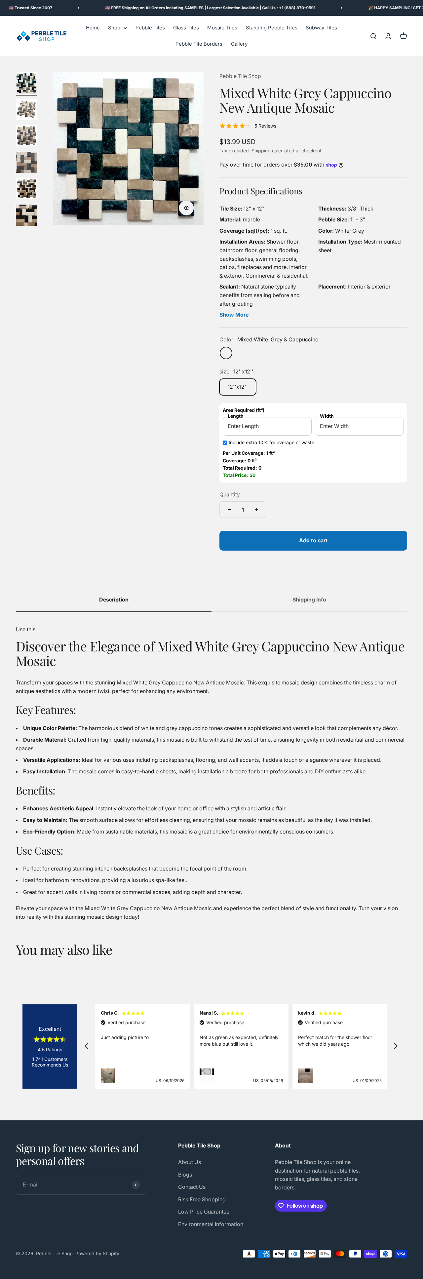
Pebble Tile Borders (198, 44)
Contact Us (192, 1186)
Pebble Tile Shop (240, 76)
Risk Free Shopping (202, 1199)
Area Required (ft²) (243, 410)
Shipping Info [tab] (309, 599)
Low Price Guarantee (203, 1211)
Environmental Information (210, 1224)
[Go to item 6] (26, 216)
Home (93, 27)
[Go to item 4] (26, 163)
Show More (234, 314)
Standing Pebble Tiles (271, 27)
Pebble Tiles (150, 27)
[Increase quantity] (256, 510)
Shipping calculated (272, 150)
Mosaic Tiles (222, 27)
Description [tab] (114, 599)
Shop (114, 27)
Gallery (239, 44)
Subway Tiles (321, 27)
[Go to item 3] (26, 136)
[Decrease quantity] (229, 510)
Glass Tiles (186, 27)
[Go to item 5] (26, 189)
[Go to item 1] (26, 84)
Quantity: (230, 494)
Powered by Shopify (97, 1253)
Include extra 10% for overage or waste (271, 442)
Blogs (185, 1174)
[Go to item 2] (26, 110)
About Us (189, 1162)
